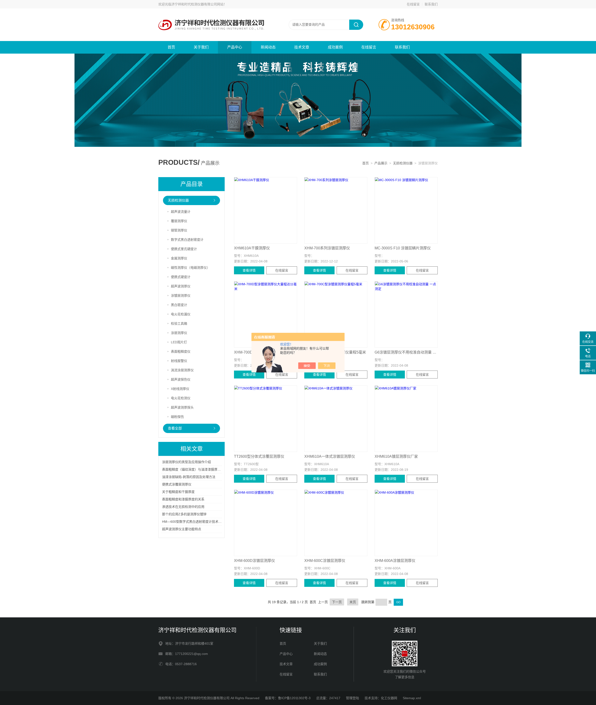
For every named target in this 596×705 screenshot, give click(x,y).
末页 (352, 602)
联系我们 (431, 4)
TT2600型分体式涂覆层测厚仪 (259, 456)
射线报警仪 (179, 361)
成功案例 (335, 47)
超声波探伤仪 (180, 379)
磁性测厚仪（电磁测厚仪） (190, 267)
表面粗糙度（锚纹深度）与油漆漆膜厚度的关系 (196, 469)
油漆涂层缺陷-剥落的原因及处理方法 (188, 477)
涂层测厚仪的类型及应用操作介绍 (186, 462)
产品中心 (234, 47)
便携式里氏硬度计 (184, 249)
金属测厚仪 (179, 258)
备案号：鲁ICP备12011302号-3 (288, 698)
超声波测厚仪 (180, 286)
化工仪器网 (389, 698)
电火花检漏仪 (180, 314)
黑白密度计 (179, 305)
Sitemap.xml (412, 698)
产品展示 (380, 163)
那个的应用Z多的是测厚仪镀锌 (184, 514)
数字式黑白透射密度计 (187, 239)
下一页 (337, 602)
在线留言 (413, 4)
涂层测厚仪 (179, 333)
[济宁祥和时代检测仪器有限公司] (214, 24)
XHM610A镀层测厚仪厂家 (396, 456)
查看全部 (175, 428)
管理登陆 (352, 698)
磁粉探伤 (177, 417)
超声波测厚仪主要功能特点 (181, 529)
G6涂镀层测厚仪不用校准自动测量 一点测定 (406, 352)
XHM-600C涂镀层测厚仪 (324, 561)
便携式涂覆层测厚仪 (176, 484)
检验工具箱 (179, 323)
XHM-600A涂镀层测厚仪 (395, 561)
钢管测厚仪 (179, 230)
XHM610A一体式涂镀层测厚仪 (329, 456)
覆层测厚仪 (179, 221)
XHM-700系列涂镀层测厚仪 (327, 248)
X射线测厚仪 (180, 389)
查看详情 (249, 270)
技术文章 (301, 47)
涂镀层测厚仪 (180, 295)
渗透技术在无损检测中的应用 (183, 507)
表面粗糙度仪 (180, 351)
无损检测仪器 (403, 163)
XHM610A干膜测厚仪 (252, 248)
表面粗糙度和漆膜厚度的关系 (183, 499)
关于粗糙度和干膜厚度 (178, 492)
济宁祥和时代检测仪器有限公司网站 (197, 4)
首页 (171, 47)
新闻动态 (268, 47)
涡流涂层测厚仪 (182, 370)
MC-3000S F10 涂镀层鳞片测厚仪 (403, 248)
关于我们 (201, 47)
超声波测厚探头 (182, 407)
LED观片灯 (179, 342)
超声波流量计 (180, 211)
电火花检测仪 (180, 398)
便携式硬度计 (180, 277)
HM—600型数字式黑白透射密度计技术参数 (193, 521)
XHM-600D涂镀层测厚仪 (254, 561)
